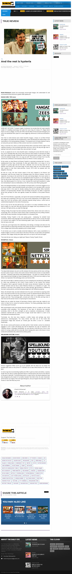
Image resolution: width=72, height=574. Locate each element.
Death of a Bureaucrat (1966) (10, 468)
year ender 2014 (62, 177)
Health (60, 548)
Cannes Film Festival (7, 478)
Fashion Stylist (6, 480)
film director (28, 393)
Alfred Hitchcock (7, 460)
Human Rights (54, 546)
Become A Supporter (58, 6)
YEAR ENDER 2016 (59, 544)
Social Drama (15, 465)
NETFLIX (13, 473)
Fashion (55, 177)
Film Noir (15, 483)
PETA (31, 468)
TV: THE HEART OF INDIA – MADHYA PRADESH (43, 516)
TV (2, 59)
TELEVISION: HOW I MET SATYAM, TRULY (19, 515)
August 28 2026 (63, 29)
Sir (44, 458)
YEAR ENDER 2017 (57, 166)
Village (4, 463)
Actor (34, 463)
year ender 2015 (57, 173)
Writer (28, 463)
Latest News (19, 3)
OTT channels (23, 480)
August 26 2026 (63, 49)
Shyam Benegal (30, 473)
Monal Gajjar (38, 468)
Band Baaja (39, 460)
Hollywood (66, 548)
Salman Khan (40, 470)
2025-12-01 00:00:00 (31, 519)
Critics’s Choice (35, 475)
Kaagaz (40, 458)
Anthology (26, 475)
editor (43, 391)
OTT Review (33, 458)
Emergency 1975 (20, 463)
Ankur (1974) (39, 473)
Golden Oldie (17, 460)
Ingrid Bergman (43, 483)
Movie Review (16, 458)
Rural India (11, 463)
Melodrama (25, 470)
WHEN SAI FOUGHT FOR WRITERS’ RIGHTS (58, 11)
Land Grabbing (6, 465)
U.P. (44, 460)
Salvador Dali (24, 483)
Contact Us (59, 3)
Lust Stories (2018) (16, 475)
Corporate (45, 6)
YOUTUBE (15, 480)
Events (52, 550)
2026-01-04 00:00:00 (20, 518)
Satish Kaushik (42, 463)
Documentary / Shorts (59, 171)
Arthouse (29, 465)
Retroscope (61, 546)
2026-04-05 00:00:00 (8, 519)
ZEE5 (32, 460)
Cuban (23, 465)
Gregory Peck (33, 483)
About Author (25, 386)
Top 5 (55, 175)
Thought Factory (45, 11)
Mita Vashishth (6, 470)
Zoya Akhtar (5, 475)
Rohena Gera (20, 473)
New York (39, 478)
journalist (38, 391)
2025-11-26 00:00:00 (43, 519)
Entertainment (57, 168)
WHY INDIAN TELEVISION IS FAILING (8, 516)
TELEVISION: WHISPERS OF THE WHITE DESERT (31, 516)
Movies (66, 546)
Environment (65, 166)
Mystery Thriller (6, 483)
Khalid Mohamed (7, 66)
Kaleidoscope (62, 24)
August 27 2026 (63, 39)
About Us (51, 6)
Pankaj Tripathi (24, 468)
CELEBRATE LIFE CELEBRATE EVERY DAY (29, 11)
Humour (33, 470)
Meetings (64, 173)
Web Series (25, 458)
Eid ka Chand (5, 473)
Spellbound (26, 460)
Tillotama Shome (30, 478)
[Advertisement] (25, 81)
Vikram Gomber (19, 478)
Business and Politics (62, 175)
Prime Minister (16, 470)
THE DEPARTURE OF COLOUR (64, 26)
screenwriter (20, 393)
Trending (18, 11)
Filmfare (32, 394)
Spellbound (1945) (33, 480)
